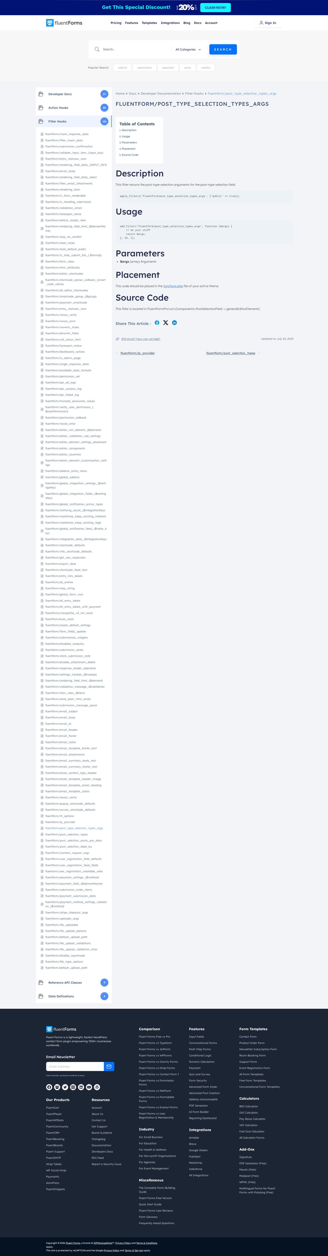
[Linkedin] (81, 1087)
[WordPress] (97, 1087)
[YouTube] (89, 1087)
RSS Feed (98, 1158)
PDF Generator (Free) (252, 1163)
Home (120, 93)
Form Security (198, 1080)
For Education (148, 1143)
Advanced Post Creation (204, 1093)
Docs (197, 23)
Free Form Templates (252, 1080)
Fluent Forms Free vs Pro (154, 1036)
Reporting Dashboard (203, 1118)
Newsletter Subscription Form (258, 1049)
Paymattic (52, 1176)
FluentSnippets (55, 1189)
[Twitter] (65, 1087)
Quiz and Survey (199, 1074)
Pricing (116, 23)
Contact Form (248, 1036)
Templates (149, 23)
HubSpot (194, 1156)
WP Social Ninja (56, 1170)
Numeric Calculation (201, 1061)
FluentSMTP (53, 1158)
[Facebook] (49, 1087)
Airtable (194, 1137)
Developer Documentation (161, 93)
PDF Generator (198, 1105)
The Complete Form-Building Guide (157, 1190)
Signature (245, 1157)
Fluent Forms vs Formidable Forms (156, 1099)
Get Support (99, 1126)
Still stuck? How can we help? (140, 339)
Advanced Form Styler (203, 1087)
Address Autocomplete (203, 1099)
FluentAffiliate (55, 1120)
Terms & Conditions (146, 1243)
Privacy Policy (123, 1243)
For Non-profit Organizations (157, 1156)
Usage (127, 136)
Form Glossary (148, 1217)
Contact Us (99, 1120)
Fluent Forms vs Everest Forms (158, 1107)
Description (129, 130)
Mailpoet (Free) (249, 1176)
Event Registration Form (254, 1068)
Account (211, 23)
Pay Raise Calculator (252, 1119)
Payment (194, 1068)
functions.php (173, 286)
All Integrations (198, 1175)
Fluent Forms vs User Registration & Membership (156, 1115)
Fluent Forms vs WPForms (155, 1055)
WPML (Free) (247, 1182)
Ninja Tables (54, 1164)
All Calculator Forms (251, 1137)
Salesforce (195, 1169)
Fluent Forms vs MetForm (155, 1090)
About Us (97, 1114)
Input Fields (196, 1036)
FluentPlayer (54, 1114)
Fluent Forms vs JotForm (154, 1049)
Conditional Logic (200, 1055)
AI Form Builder (199, 1112)
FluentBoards (54, 1145)
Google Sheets (198, 1150)
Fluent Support (55, 1151)
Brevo (192, 1144)
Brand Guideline (102, 1132)
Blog (186, 23)
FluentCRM (52, 1132)
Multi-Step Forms (200, 1049)
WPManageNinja (103, 1243)
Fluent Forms (73, 1243)
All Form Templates (251, 1074)
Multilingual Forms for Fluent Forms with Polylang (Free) (257, 1190)
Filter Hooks (194, 93)
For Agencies (147, 1162)
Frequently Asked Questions (156, 1223)
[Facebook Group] (57, 1087)
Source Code (130, 154)
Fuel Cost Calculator (251, 1131)
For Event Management (154, 1168)
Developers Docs (102, 1151)
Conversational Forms (203, 1043)
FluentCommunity (57, 1126)
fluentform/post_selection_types (230, 353)
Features (131, 23)
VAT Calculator (248, 1125)
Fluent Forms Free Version (155, 1198)
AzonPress (52, 1183)
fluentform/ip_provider (138, 353)
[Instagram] (73, 1087)
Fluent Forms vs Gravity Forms (158, 1061)
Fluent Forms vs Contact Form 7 (159, 1074)
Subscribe (109, 1066)
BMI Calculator (248, 1106)
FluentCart (52, 1107)
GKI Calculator (248, 1112)
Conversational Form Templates (259, 1087)
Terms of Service (134, 1250)
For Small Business (151, 1137)
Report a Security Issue (106, 1164)
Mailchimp (195, 1162)
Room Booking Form (252, 1055)
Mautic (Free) (247, 1169)
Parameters (129, 142)
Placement (128, 148)
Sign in (270, 23)
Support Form (248, 1061)
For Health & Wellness (152, 1149)
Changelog (98, 1139)
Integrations (170, 23)
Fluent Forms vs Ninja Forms (157, 1068)
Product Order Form (252, 1043)
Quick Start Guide (150, 1204)
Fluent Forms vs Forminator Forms (156, 1082)
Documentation (101, 1145)
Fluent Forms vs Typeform (155, 1043)
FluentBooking (55, 1139)
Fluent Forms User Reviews (156, 1210)
